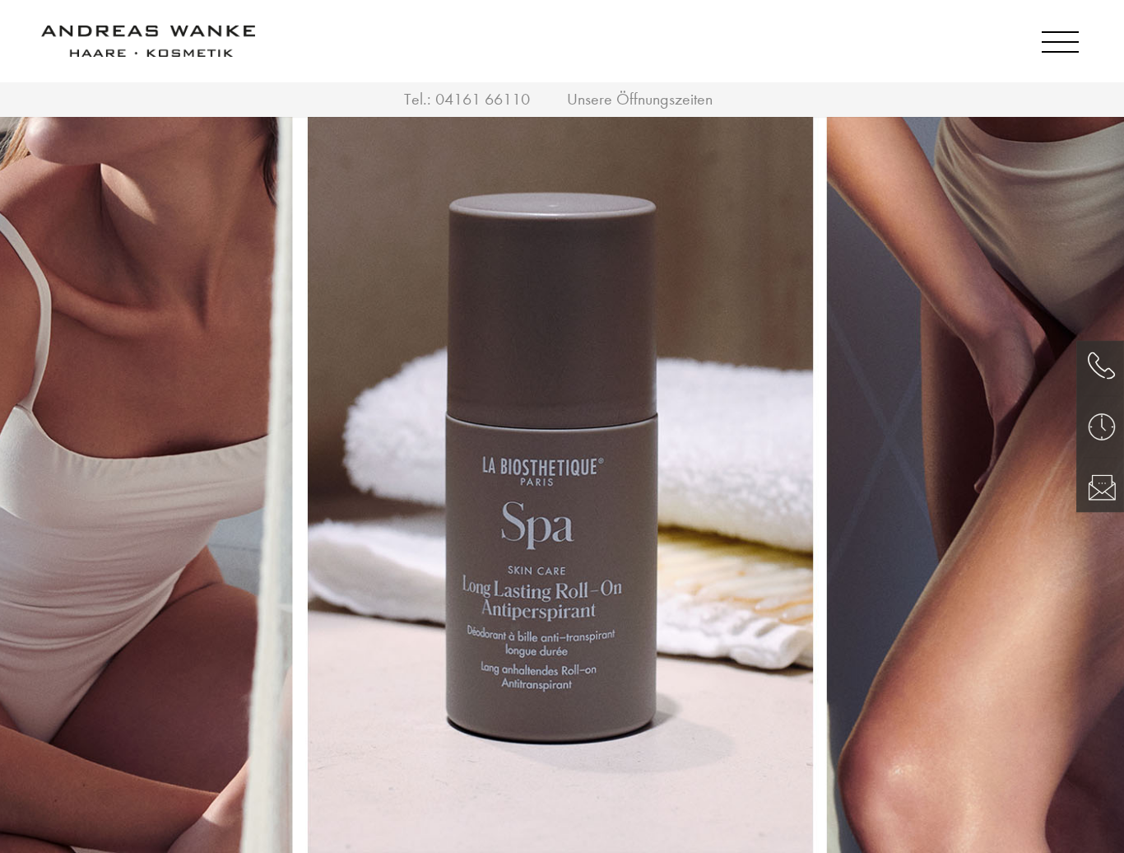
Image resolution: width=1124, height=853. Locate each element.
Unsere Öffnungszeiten (640, 99)
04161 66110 (482, 99)
